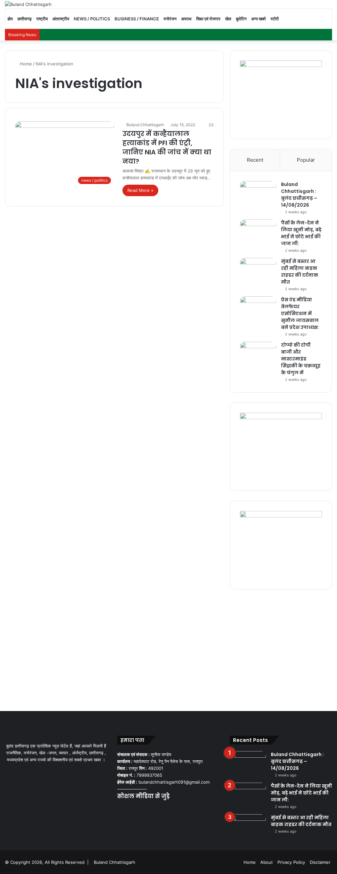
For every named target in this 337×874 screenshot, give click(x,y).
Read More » (140, 190)
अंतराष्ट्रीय (60, 18)
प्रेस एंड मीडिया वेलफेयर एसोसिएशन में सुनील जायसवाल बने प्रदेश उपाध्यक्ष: (300, 313)
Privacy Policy (291, 862)
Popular (306, 160)
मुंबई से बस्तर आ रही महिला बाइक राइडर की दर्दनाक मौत (299, 271)
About (266, 862)
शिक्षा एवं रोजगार (208, 18)
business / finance (137, 18)
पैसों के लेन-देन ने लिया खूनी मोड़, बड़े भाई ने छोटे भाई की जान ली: (301, 233)
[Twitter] (129, 809)
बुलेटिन (241, 18)
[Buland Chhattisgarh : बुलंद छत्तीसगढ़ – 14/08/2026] (258, 193)
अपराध (186, 18)
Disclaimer (320, 862)
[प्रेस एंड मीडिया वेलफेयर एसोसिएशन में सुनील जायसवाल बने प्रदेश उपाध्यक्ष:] (258, 308)
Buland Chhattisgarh (145, 124)
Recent (255, 160)
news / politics (92, 18)
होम (10, 18)
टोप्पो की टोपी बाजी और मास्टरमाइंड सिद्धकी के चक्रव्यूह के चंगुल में (301, 359)
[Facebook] (121, 809)
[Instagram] (145, 809)
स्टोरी (275, 18)
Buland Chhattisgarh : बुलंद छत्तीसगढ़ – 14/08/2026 (299, 194)
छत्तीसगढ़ (24, 18)
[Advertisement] (168, 649)
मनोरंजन (170, 18)
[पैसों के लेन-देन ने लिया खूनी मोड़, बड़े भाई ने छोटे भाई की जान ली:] (258, 231)
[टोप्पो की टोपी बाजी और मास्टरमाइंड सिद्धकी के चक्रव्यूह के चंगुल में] (258, 354)
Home (25, 63)
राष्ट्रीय (42, 18)
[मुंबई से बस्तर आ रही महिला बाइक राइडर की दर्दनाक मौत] (258, 270)
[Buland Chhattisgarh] (28, 4)
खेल (228, 18)
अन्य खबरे (258, 18)
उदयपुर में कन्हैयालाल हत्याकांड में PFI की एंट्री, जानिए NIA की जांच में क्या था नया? (166, 147)
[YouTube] (137, 809)
